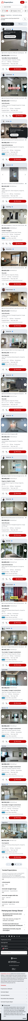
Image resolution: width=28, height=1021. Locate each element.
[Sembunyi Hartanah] (22, 34)
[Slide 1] (10, 49)
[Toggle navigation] (26, 2)
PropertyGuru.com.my (5, 973)
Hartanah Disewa (5, 995)
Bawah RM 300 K (13, 890)
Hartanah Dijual (4, 992)
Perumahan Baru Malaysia (7, 998)
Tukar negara (4, 946)
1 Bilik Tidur (8, 897)
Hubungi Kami (4, 942)
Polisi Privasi (21, 1010)
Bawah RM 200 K (5, 890)
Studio (3, 897)
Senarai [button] (8, 24)
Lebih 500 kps (5, 904)
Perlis (3, 884)
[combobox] (13, 6)
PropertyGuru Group (6, 939)
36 (15, 864)
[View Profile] (14, 29)
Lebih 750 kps (12, 904)
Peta (21, 24)
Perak (6, 884)
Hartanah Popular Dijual (7, 1002)
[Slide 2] (11, 49)
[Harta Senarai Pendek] (25, 34)
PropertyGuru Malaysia (6, 988)
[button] (3, 15)
